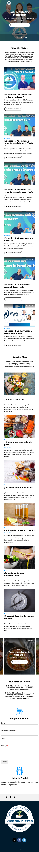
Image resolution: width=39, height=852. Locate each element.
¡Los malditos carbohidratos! (18, 487)
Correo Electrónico (8, 731)
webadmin (15, 657)
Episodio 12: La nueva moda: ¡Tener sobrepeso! (18, 332)
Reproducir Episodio (14, 109)
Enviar (4, 762)
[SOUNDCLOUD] (26, 37)
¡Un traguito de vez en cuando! (19, 530)
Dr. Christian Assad (15, 686)
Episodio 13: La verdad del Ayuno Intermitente (17, 285)
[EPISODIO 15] (19, 173)
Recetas (19, 649)
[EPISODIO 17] (19, 78)
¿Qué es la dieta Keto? (15, 399)
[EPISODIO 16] (19, 125)
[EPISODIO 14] (19, 222)
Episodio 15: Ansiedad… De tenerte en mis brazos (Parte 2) (18, 143)
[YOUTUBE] (13, 37)
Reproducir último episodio (20, 25)
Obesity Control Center (19, 698)
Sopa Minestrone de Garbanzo (19, 653)
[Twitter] (24, 840)
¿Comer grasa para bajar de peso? (18, 443)
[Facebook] (19, 840)
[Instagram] (14, 840)
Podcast (7, 92)
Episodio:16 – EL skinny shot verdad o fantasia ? (18, 95)
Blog (5, 397)
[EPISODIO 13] (19, 268)
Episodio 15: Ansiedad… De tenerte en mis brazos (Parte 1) (18, 192)
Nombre (4, 723)
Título (3, 738)
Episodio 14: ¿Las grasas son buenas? (18, 239)
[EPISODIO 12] (19, 315)
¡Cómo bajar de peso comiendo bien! (14, 574)
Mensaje (4, 746)
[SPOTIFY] (17, 37)
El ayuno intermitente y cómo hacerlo (19, 617)
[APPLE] (21, 37)
